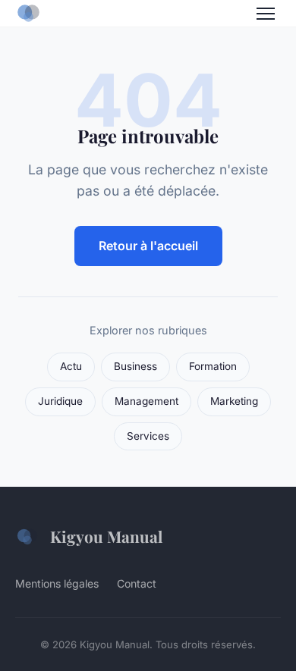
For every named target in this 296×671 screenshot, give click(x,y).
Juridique (60, 401)
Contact (136, 583)
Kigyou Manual (106, 536)
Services (148, 436)
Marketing (234, 401)
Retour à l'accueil (148, 245)
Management (146, 401)
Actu (71, 366)
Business (135, 366)
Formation (213, 366)
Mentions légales (57, 583)
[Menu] (265, 14)
